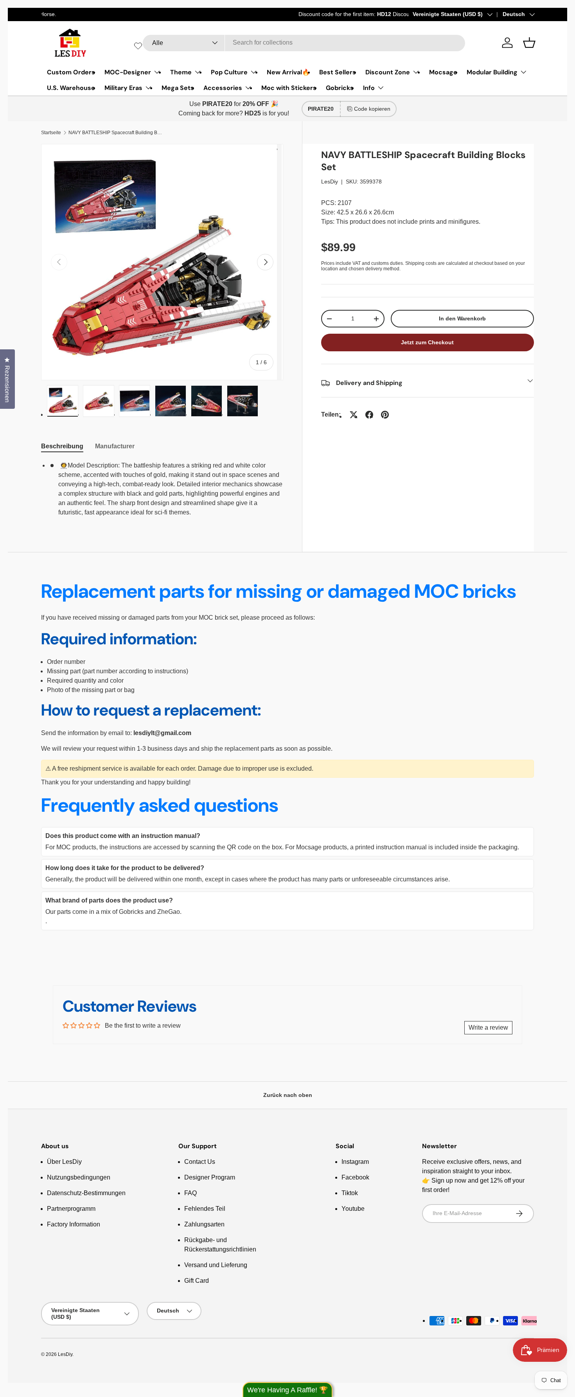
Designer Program (209, 1177)
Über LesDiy (64, 1161)
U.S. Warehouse (71, 88)
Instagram (355, 1161)
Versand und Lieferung (215, 1265)
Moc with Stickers (288, 88)
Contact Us (199, 1161)
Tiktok (349, 1193)
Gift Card (196, 1280)
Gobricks (340, 88)
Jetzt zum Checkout (427, 342)
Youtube (353, 1208)
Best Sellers (337, 72)
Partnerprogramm (71, 1208)
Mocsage (443, 72)
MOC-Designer (127, 72)
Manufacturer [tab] (115, 446)
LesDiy (329, 181)
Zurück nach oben (287, 1095)
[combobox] (304, 42)
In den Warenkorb (462, 318)
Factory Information (73, 1224)
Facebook (355, 1177)
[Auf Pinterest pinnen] (385, 415)
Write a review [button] (488, 1027)
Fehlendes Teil (204, 1208)
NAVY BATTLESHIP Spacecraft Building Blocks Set (115, 132)
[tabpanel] (162, 489)
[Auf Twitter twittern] (353, 415)
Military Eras (123, 88)
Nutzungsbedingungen (78, 1177)
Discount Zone (387, 72)
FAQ (190, 1193)
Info (369, 88)
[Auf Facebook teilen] (369, 415)
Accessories (222, 88)
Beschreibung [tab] (62, 446)
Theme (181, 72)
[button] (529, 42)
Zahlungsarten (204, 1224)
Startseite (51, 132)
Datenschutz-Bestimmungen (86, 1193)
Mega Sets (178, 88)
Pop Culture (229, 72)
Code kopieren (372, 109)
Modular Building (492, 72)
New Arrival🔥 (288, 72)
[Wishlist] (138, 45)
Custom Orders (71, 72)
